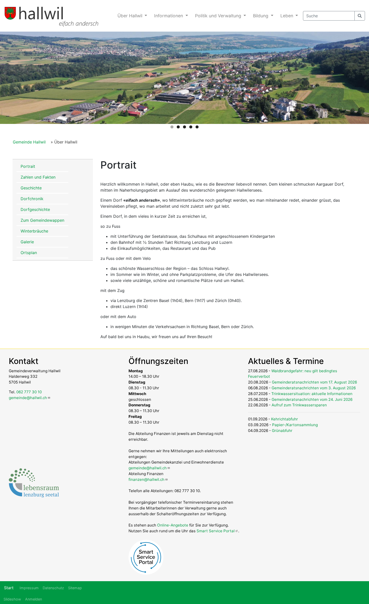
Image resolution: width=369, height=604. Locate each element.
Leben (287, 15)
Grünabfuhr (282, 430)
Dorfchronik (32, 198)
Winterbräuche (34, 231)
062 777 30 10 (29, 392)
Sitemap (75, 588)
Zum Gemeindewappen (42, 220)
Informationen (169, 15)
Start (9, 587)
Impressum (29, 588)
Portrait (28, 166)
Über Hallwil (130, 15)
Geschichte (31, 187)
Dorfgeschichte (35, 209)
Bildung (261, 15)
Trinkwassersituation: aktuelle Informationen (311, 393)
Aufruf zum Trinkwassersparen (299, 405)
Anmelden (33, 599)
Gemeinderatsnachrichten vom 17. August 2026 (314, 382)
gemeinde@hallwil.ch (28, 397)
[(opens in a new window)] (34, 482)
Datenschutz (53, 588)
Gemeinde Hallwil (29, 141)
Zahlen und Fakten (38, 177)
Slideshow (12, 599)
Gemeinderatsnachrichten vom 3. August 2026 (314, 388)
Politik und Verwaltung (218, 15)
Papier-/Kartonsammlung (295, 424)
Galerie (27, 241)
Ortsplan (29, 252)
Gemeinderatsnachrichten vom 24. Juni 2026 (312, 399)
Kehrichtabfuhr (284, 419)
